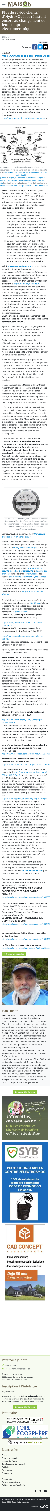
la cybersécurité (25, 571)
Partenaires (7, 1470)
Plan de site (7, 1479)
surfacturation (31, 574)
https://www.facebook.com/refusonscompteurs (23, 118)
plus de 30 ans (21, 611)
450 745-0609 (11, 1365)
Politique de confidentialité (13, 1485)
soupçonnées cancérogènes (26, 547)
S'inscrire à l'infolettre (25, 1092)
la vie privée (33, 568)
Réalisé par (35, 1506)
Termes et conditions (11, 1482)
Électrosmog (43, 42)
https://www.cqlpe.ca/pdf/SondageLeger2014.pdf (24, 798)
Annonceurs (7, 1473)
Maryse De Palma (9, 1461)
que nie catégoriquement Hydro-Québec (27, 576)
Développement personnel (13, 1464)
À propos (5, 1455)
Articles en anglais (9, 1458)
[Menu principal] (3, 3)
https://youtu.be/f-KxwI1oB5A (27, 283)
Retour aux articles (15, 954)
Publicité (5, 1467)
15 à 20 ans (35, 603)
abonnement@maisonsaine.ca (17, 1369)
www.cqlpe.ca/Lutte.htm (19, 266)
